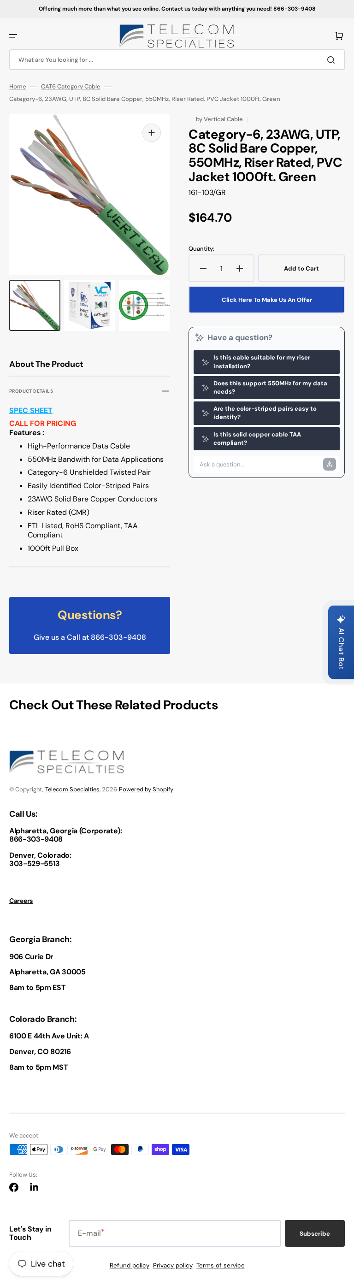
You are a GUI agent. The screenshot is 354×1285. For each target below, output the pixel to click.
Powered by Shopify (146, 789)
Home (17, 86)
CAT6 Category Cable (70, 86)
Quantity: (201, 249)
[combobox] (177, 59)
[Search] (333, 60)
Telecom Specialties (72, 789)
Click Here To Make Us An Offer (267, 300)
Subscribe (315, 1234)
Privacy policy (173, 1265)
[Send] (329, 464)
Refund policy (129, 1265)
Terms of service (220, 1265)
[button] (13, 36)
